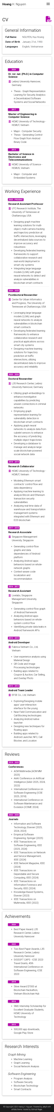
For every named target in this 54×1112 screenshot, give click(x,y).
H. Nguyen (14, 4)
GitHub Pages (36, 1109)
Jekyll (45, 1107)
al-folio (14, 1109)
